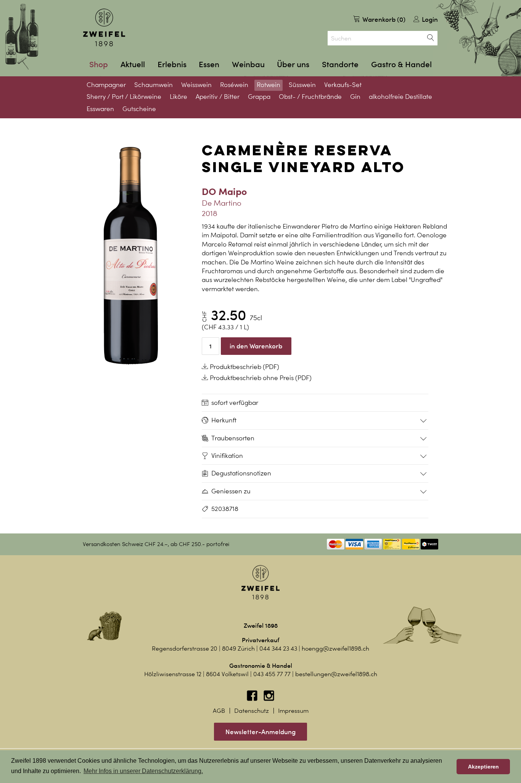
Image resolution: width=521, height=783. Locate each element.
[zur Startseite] (104, 27)
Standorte (340, 64)
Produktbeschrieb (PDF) (243, 367)
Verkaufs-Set (343, 85)
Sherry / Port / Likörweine (124, 96)
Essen (209, 64)
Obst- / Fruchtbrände (310, 96)
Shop (98, 64)
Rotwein (268, 85)
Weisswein (196, 85)
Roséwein (234, 85)
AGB (219, 710)
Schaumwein (153, 85)
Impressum (293, 710)
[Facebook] (252, 699)
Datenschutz (251, 710)
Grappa (259, 96)
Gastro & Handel (401, 64)
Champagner (106, 85)
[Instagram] (269, 699)
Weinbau (248, 64)
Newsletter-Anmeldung (260, 732)
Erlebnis (172, 64)
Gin (355, 96)
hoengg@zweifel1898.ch (335, 648)
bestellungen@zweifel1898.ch (336, 674)
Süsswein (302, 85)
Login (429, 19)
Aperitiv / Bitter (218, 96)
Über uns (293, 64)
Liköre (178, 96)
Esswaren (100, 109)
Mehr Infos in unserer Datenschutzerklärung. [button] (143, 771)
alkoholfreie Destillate (400, 96)
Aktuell (133, 64)
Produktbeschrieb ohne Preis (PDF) (260, 378)
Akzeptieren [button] (483, 767)
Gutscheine (139, 109)
